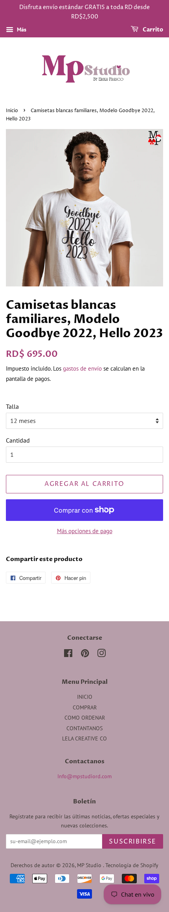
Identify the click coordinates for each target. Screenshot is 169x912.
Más (20, 29)
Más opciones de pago (84, 531)
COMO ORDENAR (84, 717)
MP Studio (90, 865)
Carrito (152, 29)
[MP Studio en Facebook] (68, 654)
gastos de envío (82, 368)
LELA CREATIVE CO (84, 738)
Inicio (12, 110)
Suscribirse (132, 841)
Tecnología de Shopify (131, 865)
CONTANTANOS (84, 728)
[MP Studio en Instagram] (101, 654)
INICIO (84, 696)
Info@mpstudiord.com (84, 776)
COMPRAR (85, 707)
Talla (12, 406)
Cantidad (18, 440)
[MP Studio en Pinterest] (85, 654)
